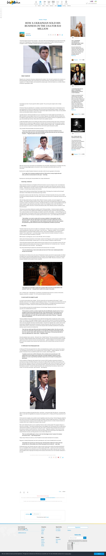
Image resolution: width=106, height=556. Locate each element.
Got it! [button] (99, 553)
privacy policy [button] (68, 553)
